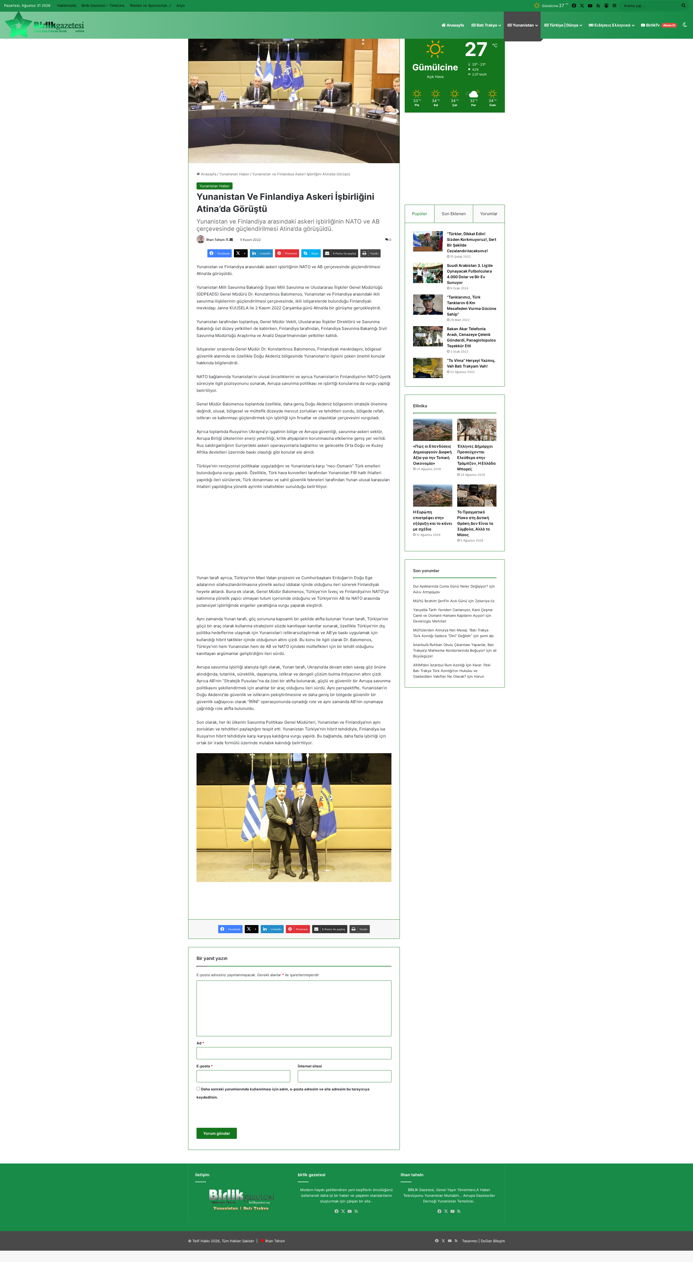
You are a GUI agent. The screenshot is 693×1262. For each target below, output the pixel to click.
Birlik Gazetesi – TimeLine (103, 5)
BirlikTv (660, 25)
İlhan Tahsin (215, 240)
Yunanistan (523, 25)
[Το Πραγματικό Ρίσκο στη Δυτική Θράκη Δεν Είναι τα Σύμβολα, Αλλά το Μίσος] (476, 495)
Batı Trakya (486, 25)
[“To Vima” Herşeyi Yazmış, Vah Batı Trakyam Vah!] (428, 368)
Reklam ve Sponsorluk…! (150, 5)
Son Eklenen (454, 213)
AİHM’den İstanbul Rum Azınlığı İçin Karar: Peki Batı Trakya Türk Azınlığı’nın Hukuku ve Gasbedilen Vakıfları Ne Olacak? (452, 670)
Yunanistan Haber (234, 174)
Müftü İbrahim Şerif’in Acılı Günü (440, 601)
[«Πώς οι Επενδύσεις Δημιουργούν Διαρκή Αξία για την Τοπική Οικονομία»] (432, 430)
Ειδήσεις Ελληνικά (612, 25)
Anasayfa (455, 25)
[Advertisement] (294, 535)
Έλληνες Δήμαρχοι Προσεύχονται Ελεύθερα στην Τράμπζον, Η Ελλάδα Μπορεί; (476, 457)
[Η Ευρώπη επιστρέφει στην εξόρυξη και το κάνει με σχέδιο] (432, 495)
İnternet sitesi (310, 1066)
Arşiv (180, 5)
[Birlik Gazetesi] (44, 24)
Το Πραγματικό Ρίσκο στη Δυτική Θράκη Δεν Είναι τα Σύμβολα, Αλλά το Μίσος (475, 523)
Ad (200, 1043)
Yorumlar (489, 213)
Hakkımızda (66, 5)
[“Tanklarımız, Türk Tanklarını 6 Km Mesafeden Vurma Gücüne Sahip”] (428, 304)
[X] (343, 1211)
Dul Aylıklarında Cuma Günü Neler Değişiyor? (450, 586)
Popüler (419, 213)
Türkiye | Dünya (563, 25)
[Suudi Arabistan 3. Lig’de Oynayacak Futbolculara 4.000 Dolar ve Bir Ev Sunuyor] (428, 273)
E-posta (205, 1066)
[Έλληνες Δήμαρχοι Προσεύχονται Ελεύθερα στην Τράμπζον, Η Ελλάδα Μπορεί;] (476, 430)
